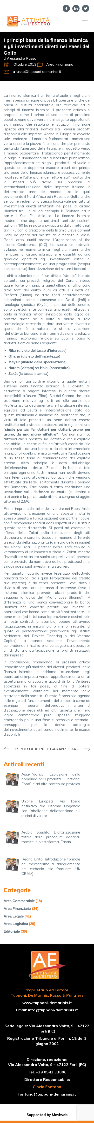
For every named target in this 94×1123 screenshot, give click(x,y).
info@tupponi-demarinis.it (53, 1009)
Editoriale (12, 931)
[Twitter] (85, 8)
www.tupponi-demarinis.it (47, 1002)
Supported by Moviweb (47, 1114)
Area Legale (14, 916)
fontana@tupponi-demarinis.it (47, 1094)
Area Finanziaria (59, 64)
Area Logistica (16, 924)
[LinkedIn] (76, 8)
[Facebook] (66, 8)
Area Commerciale (19, 901)
